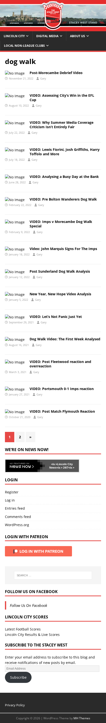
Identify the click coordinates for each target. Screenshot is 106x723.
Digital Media (47, 36)
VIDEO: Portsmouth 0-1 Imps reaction (62, 388)
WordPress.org (17, 524)
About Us (77, 36)
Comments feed (18, 516)
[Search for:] (53, 575)
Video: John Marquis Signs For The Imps (63, 248)
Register (11, 492)
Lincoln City (14, 36)
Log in (10, 500)
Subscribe (18, 677)
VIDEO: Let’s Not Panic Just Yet (56, 316)
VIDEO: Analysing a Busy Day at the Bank (64, 176)
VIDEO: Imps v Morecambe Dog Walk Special (61, 223)
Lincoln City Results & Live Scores (32, 634)
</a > (54, 464)
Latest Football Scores (23, 629)
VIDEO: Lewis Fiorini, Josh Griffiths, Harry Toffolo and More (65, 151)
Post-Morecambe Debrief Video (56, 72)
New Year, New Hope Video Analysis (60, 294)
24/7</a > (68, 467)
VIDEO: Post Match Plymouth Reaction (62, 411)
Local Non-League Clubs (24, 46)
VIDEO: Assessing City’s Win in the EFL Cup (62, 97)
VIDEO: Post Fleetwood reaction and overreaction (60, 363)
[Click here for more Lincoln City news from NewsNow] (25, 466)
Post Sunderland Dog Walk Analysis (60, 271)
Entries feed (15, 508)
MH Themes (81, 718)
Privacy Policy (15, 705)
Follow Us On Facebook (31, 591)
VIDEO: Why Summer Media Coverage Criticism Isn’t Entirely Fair (61, 124)
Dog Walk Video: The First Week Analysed (65, 339)
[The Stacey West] (53, 28)
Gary (43, 78)
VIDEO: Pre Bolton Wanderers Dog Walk (63, 199)
